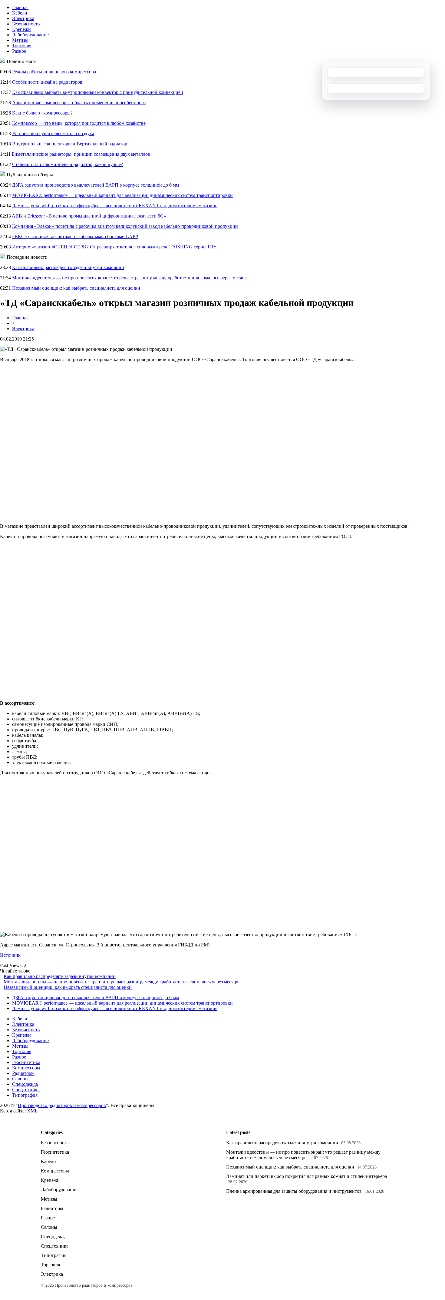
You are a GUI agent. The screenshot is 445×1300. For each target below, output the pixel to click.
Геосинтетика (26, 1062)
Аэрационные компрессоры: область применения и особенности (79, 102)
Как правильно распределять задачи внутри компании (68, 267)
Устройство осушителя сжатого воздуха (53, 133)
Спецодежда (25, 1084)
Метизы (20, 40)
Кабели (19, 12)
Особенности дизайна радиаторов (47, 82)
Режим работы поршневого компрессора (54, 71)
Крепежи (21, 29)
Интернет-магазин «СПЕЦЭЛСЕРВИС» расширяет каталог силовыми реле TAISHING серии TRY (114, 246)
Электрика (23, 18)
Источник (10, 955)
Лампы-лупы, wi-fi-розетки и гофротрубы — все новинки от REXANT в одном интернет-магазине (114, 205)
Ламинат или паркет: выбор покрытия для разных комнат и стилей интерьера (306, 1176)
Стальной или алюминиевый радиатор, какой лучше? (67, 164)
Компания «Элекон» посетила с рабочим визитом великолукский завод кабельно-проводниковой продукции (125, 226)
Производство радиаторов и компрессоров (62, 1105)
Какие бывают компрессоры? (42, 112)
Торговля (21, 45)
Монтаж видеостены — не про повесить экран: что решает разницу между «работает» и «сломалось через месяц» (129, 277)
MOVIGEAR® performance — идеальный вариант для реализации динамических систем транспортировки (122, 195)
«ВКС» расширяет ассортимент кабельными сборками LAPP (75, 236)
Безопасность (26, 23)
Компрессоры (26, 1067)
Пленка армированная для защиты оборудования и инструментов (294, 1191)
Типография (25, 1095)
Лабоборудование (30, 34)
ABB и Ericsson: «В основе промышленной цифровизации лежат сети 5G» (89, 215)
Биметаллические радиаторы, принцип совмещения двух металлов (81, 154)
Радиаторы (23, 1073)
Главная (20, 7)
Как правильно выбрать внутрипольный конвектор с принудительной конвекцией (97, 92)
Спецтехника (26, 1089)
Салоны (20, 1078)
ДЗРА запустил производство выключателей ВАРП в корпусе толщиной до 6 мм (95, 185)
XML (32, 1110)
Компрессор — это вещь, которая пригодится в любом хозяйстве (79, 123)
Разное (19, 51)
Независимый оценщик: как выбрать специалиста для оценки (76, 288)
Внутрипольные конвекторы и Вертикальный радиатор (69, 143)
